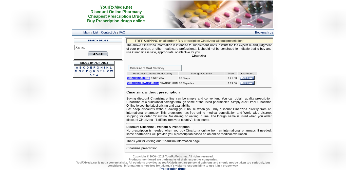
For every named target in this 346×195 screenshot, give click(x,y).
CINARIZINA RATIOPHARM (143, 83)
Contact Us (108, 32)
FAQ (122, 32)
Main (86, 32)
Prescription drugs (173, 169)
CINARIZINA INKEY (138, 78)
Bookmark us (264, 32)
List (95, 32)
